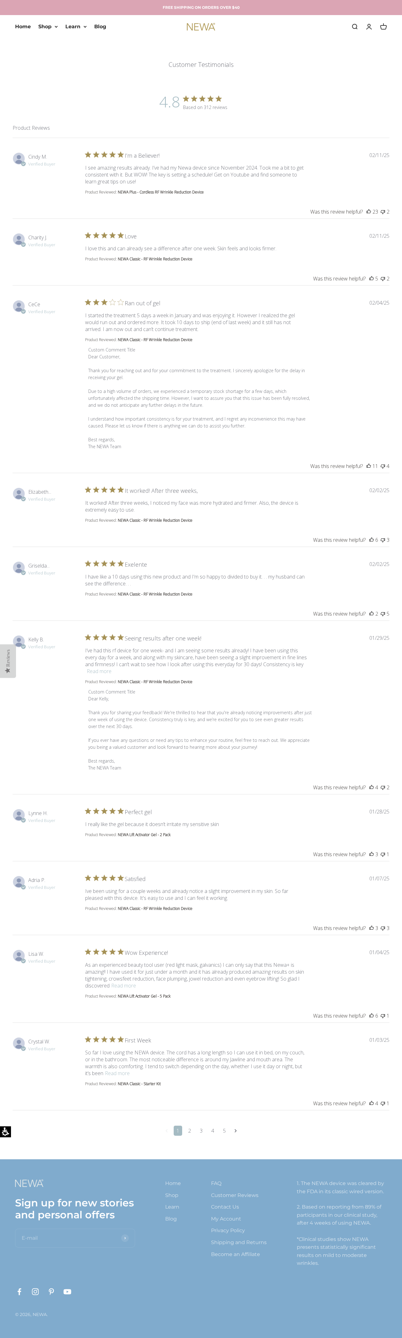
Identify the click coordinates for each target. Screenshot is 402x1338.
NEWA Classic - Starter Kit (139, 1083)
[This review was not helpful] (383, 211)
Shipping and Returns (239, 1242)
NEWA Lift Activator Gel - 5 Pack (144, 996)
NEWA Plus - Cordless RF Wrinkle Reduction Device (161, 192)
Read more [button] (99, 671)
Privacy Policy (228, 1230)
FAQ (216, 1183)
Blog (100, 27)
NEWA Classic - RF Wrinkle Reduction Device (155, 259)
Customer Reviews (234, 1195)
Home (23, 27)
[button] (8, 661)
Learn (72, 27)
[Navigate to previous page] (167, 1131)
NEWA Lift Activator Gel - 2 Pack (144, 834)
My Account (226, 1219)
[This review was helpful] (369, 211)
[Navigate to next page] (236, 1131)
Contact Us (225, 1207)
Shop (45, 27)
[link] (19, 1291)
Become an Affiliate (235, 1254)
